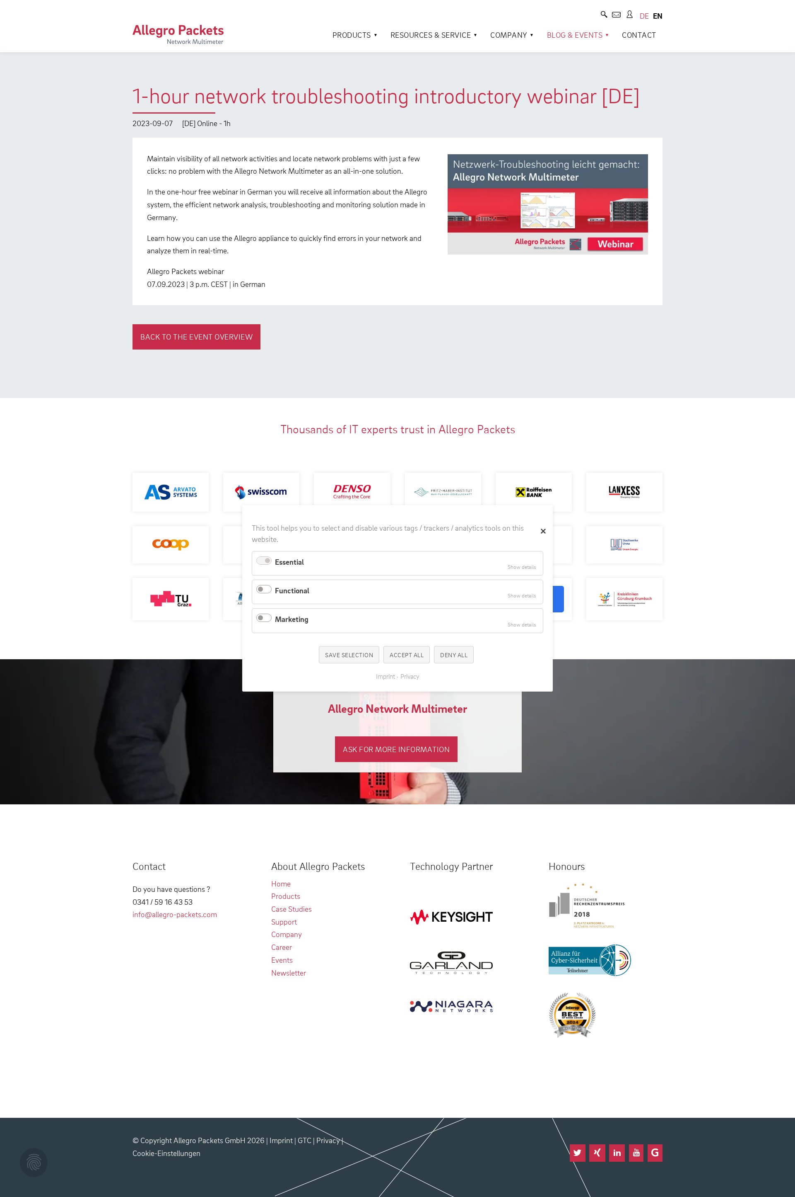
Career (281, 947)
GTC (304, 1140)
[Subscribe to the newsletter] (616, 15)
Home (281, 883)
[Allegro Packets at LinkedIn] (617, 1153)
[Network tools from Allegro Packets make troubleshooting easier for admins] (178, 34)
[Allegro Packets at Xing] (597, 1153)
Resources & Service (430, 34)
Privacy (328, 1140)
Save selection (349, 654)
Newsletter (288, 972)
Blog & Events (575, 34)
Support (284, 921)
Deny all (453, 654)
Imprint (281, 1140)
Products (351, 34)
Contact (639, 34)
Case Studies (291, 908)
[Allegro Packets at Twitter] (577, 1153)
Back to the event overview (196, 336)
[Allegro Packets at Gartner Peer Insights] (655, 1153)
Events (282, 959)
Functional (292, 590)
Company (509, 34)
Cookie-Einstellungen (166, 1153)
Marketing (291, 619)
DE (644, 15)
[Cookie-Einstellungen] (34, 1162)
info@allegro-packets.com (174, 914)
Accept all (407, 654)
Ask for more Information (396, 749)
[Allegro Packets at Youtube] (636, 1153)
